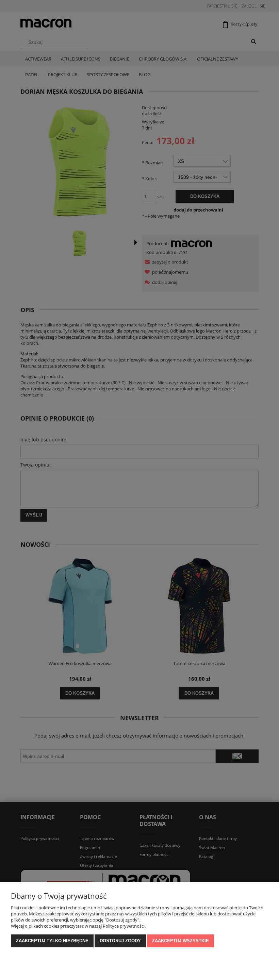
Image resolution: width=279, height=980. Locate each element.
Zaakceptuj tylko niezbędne (52, 940)
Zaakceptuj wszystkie (180, 940)
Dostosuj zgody (120, 940)
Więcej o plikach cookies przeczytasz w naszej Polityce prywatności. (78, 926)
